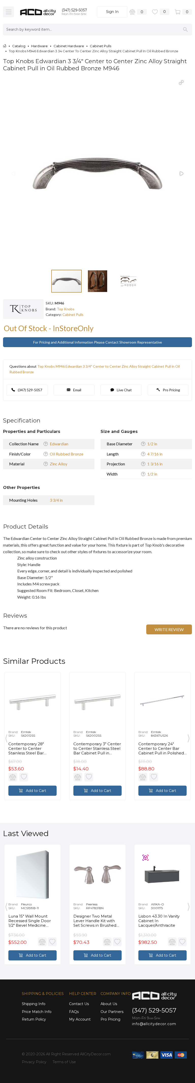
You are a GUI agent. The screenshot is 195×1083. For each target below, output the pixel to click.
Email (76, 390)
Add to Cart (35, 790)
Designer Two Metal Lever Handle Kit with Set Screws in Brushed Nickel (94, 921)
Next (188, 737)
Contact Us (79, 1004)
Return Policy (34, 1019)
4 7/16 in (154, 453)
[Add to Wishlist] (23, 777)
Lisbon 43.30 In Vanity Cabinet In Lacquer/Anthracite (159, 921)
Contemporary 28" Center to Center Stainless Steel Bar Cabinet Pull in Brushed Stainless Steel (31, 748)
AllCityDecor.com (95, 1054)
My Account (80, 1019)
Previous (6, 737)
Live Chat (124, 390)
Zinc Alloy (58, 463)
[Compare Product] (12, 777)
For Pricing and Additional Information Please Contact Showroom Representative (97, 342)
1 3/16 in (154, 463)
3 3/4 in (56, 500)
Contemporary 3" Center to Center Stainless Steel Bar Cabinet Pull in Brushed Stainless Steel (97, 748)
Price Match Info (37, 1011)
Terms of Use (64, 1062)
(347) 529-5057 (74, 10)
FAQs (74, 1011)
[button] (181, 82)
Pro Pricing (171, 390)
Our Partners (112, 1011)
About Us (109, 1004)
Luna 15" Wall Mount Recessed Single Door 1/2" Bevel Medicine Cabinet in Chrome (29, 921)
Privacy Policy (34, 1062)
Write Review (169, 629)
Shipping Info (33, 1004)
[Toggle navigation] (8, 11)
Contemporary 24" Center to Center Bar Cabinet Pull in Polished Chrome (161, 748)
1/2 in (152, 443)
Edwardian (59, 443)
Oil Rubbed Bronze (66, 453)
